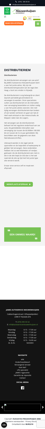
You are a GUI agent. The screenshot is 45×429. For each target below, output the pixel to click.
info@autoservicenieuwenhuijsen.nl (23, 324)
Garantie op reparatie (22, 375)
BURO (29, 424)
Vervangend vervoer (23, 365)
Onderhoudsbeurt (22, 362)
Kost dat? (22, 367)
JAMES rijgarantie (23, 372)
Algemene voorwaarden (14, 421)
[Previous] (2, 407)
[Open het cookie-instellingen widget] (4, 425)
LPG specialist (22, 370)
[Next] (42, 407)
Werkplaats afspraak (17, 184)
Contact (22, 378)
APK (22, 359)
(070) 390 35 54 (24, 322)
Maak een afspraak (14, 23)
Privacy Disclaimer (33, 421)
